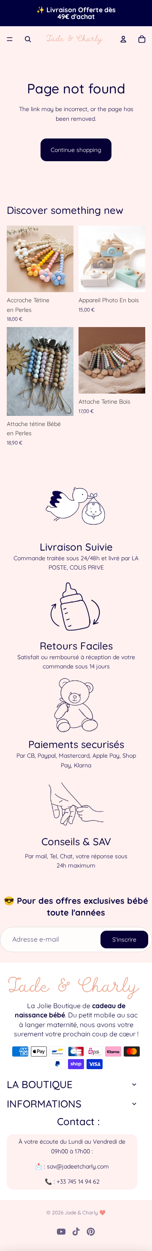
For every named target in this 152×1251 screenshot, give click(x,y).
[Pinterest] (91, 1232)
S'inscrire (124, 939)
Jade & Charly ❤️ (85, 1212)
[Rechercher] (28, 39)
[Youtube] (61, 1232)
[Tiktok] (76, 1232)
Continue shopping (76, 150)
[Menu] (9, 39)
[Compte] (123, 39)
